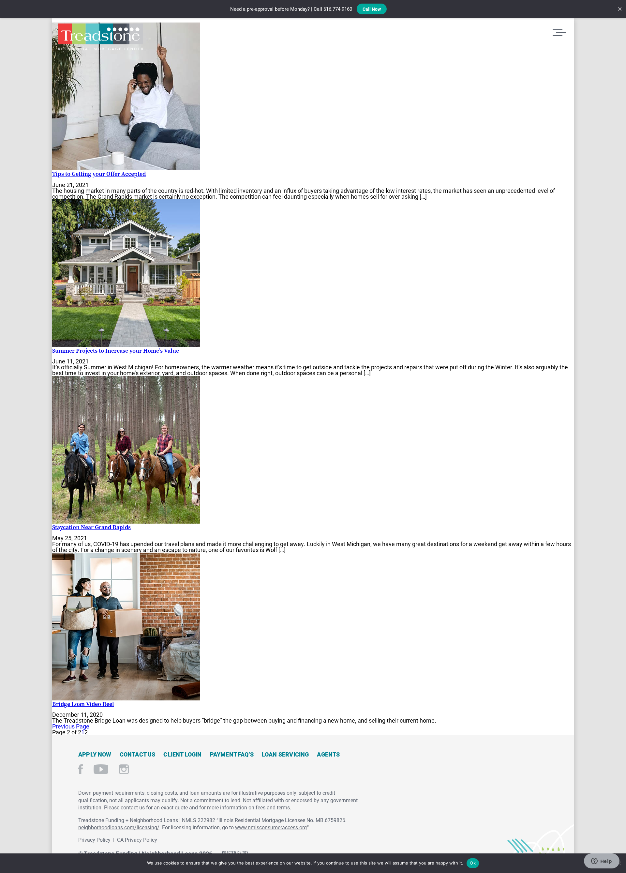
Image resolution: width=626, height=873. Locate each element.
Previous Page (70, 726)
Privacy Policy (94, 839)
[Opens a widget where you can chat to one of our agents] (601, 861)
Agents (328, 754)
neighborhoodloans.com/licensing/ (118, 827)
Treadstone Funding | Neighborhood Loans (100, 36)
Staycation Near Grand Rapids (91, 527)
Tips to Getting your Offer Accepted (99, 174)
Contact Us (138, 754)
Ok (473, 862)
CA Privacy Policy (137, 839)
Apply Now (95, 754)
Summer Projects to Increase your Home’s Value (115, 350)
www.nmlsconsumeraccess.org (271, 827)
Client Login (182, 754)
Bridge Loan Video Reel (83, 704)
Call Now (372, 9)
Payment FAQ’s (232, 754)
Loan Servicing (285, 754)
